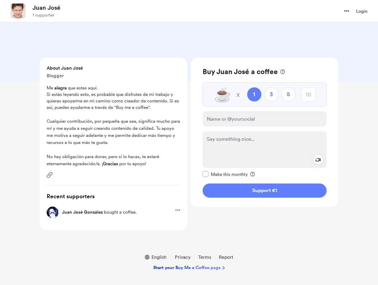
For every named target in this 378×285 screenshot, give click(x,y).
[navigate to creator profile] (18, 11)
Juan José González (82, 212)
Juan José (46, 7)
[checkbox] (225, 174)
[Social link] (50, 175)
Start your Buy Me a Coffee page (187, 267)
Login (361, 11)
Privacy (182, 257)
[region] (264, 132)
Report (226, 257)
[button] (346, 11)
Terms (204, 257)
